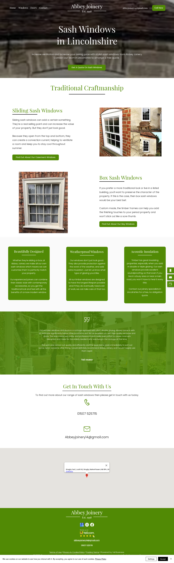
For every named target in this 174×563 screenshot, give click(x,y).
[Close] (170, 559)
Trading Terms (92, 552)
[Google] (82, 525)
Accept (163, 559)
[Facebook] (92, 525)
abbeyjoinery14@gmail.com (135, 8)
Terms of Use (55, 552)
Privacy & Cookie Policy (74, 552)
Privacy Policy (100, 559)
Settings (151, 559)
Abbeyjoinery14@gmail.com (87, 437)
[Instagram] (87, 525)
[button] (23, 8)
